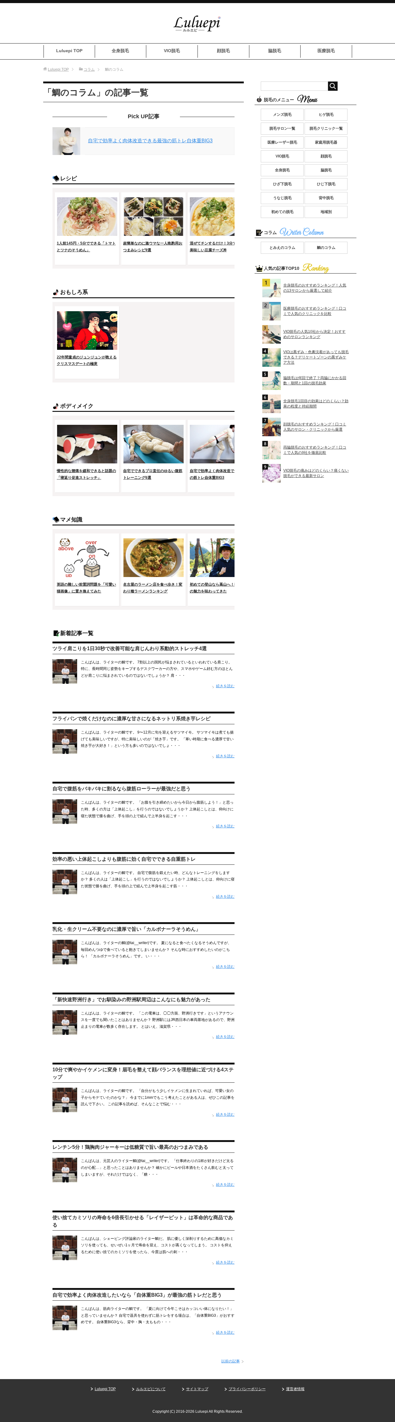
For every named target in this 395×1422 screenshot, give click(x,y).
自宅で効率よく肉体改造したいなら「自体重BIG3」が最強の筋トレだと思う (137, 1295)
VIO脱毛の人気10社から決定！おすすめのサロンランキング (314, 334)
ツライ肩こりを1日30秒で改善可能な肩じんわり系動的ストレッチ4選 (129, 648)
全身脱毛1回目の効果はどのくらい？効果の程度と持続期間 (315, 403)
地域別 (326, 212)
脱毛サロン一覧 (282, 128)
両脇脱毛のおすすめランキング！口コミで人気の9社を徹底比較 (314, 450)
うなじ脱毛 (282, 198)
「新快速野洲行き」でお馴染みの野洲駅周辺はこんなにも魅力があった (131, 999)
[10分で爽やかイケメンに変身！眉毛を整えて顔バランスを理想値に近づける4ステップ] (64, 1108)
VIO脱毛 (172, 50)
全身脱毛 (120, 50)
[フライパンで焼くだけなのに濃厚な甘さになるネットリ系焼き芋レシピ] (64, 750)
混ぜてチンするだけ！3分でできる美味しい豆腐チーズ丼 (218, 246)
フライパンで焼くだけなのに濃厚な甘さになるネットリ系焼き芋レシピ (131, 718)
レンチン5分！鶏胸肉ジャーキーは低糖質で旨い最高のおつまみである (130, 1147)
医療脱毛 (326, 50)
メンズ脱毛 (282, 114)
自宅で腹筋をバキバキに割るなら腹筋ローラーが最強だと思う (121, 788)
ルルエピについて (151, 1389)
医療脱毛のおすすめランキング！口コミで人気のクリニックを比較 (314, 311)
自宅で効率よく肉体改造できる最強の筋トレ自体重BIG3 (150, 140)
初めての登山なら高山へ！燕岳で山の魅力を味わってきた (219, 587)
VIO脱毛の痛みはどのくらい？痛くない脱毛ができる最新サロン (316, 473)
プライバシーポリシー (247, 1389)
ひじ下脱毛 (326, 184)
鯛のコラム (326, 247)
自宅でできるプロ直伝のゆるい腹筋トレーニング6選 (152, 474)
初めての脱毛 (282, 212)
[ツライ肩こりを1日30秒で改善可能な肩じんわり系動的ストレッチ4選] (64, 680)
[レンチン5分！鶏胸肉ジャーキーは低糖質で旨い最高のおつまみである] (64, 1179)
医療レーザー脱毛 (282, 142)
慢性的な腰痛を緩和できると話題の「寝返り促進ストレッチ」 (86, 474)
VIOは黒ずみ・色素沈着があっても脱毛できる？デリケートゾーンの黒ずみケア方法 (316, 357)
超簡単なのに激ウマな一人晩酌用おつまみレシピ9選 (152, 246)
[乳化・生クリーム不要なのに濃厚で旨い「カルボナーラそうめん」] (64, 961)
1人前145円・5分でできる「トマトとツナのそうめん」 (86, 246)
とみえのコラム (282, 247)
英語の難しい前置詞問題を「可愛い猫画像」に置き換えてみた (86, 587)
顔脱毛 (223, 50)
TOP (58, 69)
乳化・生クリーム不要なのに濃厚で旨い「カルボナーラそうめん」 (126, 929)
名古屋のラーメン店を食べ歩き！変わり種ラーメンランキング (152, 587)
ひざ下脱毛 (282, 184)
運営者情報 (295, 1389)
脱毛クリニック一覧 (326, 128)
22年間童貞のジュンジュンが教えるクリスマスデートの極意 (87, 360)
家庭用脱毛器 (326, 142)
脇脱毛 (274, 50)
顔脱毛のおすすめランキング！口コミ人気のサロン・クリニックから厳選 (314, 427)
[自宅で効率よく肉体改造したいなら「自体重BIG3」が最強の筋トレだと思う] (64, 1327)
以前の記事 (230, 1361)
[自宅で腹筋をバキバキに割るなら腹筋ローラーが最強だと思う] (64, 820)
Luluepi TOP (69, 50)
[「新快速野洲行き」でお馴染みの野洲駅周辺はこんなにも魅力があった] (64, 1031)
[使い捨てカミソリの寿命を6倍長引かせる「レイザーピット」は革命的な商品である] (64, 1256)
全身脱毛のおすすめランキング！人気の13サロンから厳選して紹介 (314, 288)
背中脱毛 (326, 198)
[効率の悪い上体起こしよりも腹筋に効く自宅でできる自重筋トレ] (64, 891)
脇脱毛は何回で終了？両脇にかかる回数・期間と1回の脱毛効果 (314, 380)
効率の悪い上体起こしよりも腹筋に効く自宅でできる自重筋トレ (124, 859)
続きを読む (225, 686)
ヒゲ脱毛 (326, 114)
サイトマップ (197, 1389)
